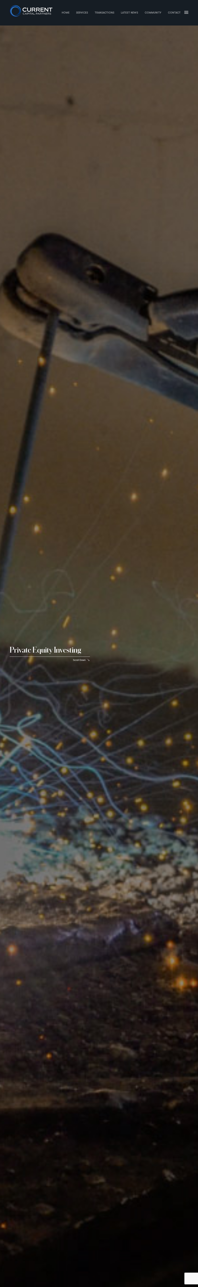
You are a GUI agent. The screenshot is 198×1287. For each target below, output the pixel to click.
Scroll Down (79, 660)
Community (153, 12)
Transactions (104, 12)
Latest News (129, 12)
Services (82, 12)
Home (65, 12)
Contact (174, 12)
